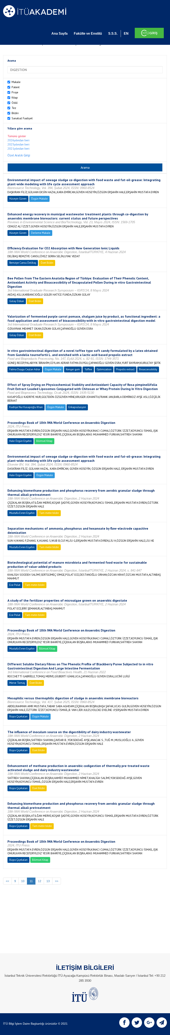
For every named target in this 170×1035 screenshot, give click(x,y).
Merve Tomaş (17, 683)
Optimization (104, 369)
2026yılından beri (18, 140)
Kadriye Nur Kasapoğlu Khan (26, 407)
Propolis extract (125, 369)
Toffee (88, 369)
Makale (16, 82)
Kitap (15, 97)
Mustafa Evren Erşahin (22, 513)
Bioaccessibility (148, 369)
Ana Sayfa (59, 33)
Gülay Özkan (16, 301)
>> (56, 881)
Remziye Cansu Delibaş (22, 263)
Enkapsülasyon (77, 407)
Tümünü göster (16, 136)
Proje (15, 92)
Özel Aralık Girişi (18, 155)
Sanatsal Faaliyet (22, 118)
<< (7, 881)
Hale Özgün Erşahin (20, 441)
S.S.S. (113, 33)
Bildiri (15, 113)
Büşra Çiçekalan (18, 716)
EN (126, 33)
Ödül (15, 103)
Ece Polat (14, 585)
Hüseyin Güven (18, 198)
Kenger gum (73, 369)
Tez (14, 108)
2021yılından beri (18, 148)
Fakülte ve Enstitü (88, 33)
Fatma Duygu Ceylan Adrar (24, 369)
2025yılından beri (18, 144)
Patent (15, 87)
